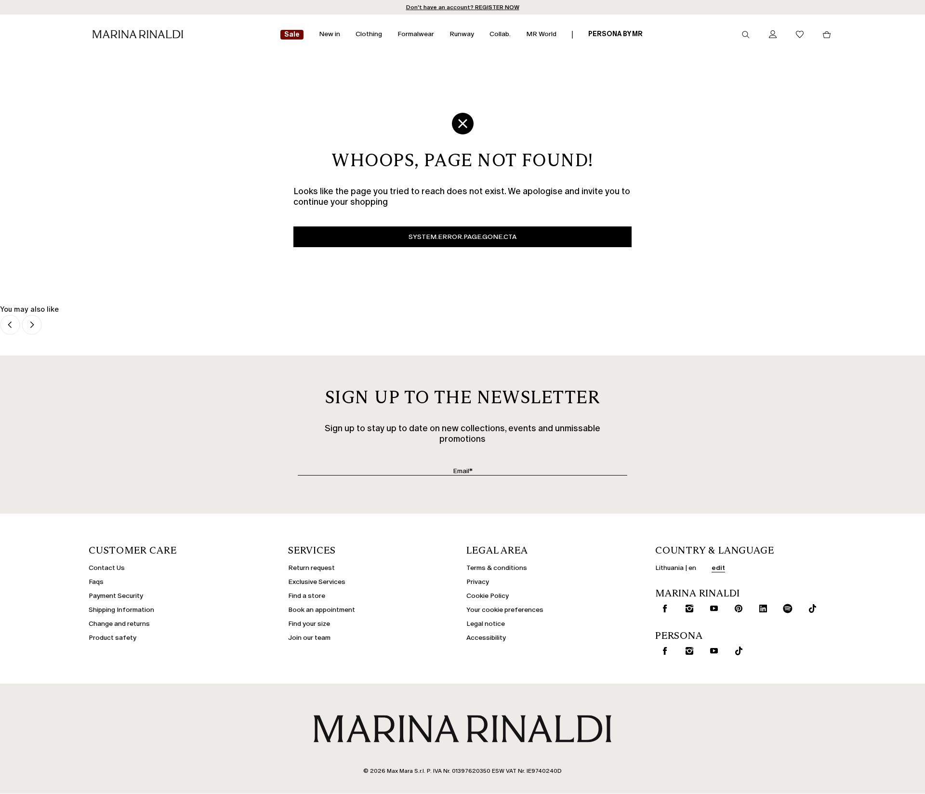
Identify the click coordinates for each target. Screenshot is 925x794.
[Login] (773, 34)
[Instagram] (687, 608)
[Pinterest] (736, 608)
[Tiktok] (810, 608)
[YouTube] (712, 608)
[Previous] (10, 325)
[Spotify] (785, 608)
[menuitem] (292, 35)
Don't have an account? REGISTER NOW (462, 7)
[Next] (32, 325)
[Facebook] (663, 608)
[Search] (746, 34)
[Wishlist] (800, 34)
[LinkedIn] (761, 608)
